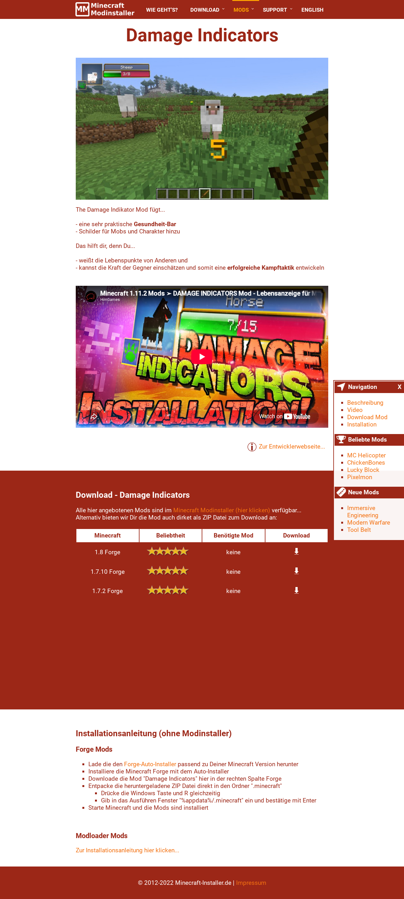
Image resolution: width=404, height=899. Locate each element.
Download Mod (367, 417)
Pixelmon (359, 477)
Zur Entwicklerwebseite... (292, 446)
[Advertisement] (202, 652)
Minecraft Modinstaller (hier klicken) (221, 510)
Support (275, 10)
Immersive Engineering (362, 511)
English (312, 10)
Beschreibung (365, 402)
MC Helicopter (366, 455)
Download (204, 10)
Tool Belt (359, 529)
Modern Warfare (368, 522)
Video (355, 410)
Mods (241, 10)
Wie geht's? (162, 10)
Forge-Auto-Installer (150, 764)
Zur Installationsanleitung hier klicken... (127, 850)
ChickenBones (366, 462)
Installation (362, 424)
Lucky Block (363, 469)
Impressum (251, 882)
